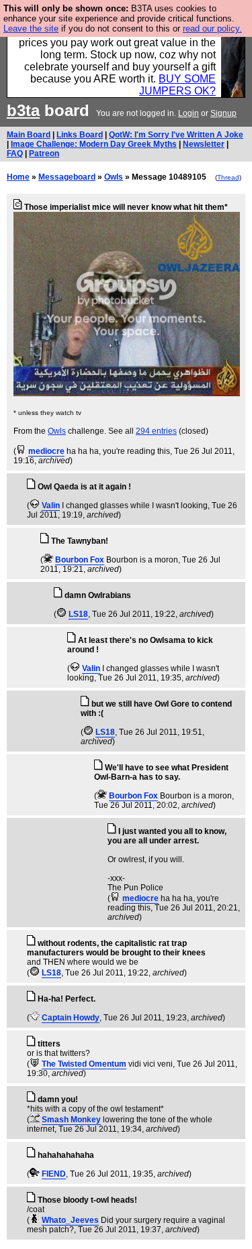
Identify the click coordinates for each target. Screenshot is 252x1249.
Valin (51, 505)
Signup (223, 113)
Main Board (28, 134)
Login (188, 113)
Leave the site (30, 28)
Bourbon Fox (79, 559)
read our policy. (212, 28)
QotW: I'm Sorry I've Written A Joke (176, 134)
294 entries (156, 431)
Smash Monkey (71, 1119)
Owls (113, 177)
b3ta (23, 110)
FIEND (54, 1174)
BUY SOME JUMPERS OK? (177, 85)
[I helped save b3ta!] (21, 451)
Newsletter (203, 144)
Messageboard (66, 177)
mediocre (46, 451)
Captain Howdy (70, 1017)
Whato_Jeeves (70, 1220)
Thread (228, 177)
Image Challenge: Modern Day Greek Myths (94, 144)
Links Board (79, 134)
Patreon (44, 153)
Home (18, 177)
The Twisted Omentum (84, 1064)
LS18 (78, 614)
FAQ (15, 153)
